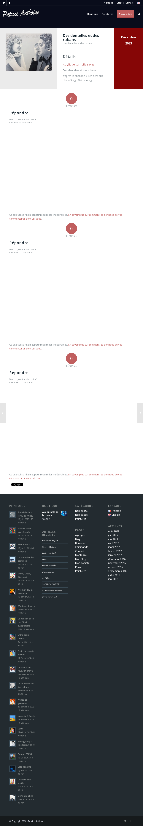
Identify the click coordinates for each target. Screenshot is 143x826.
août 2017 (113, 531)
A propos (108, 2)
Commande (81, 547)
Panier (79, 567)
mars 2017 (114, 547)
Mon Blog (80, 559)
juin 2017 (113, 535)
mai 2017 (113, 539)
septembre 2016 (117, 571)
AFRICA (46, 577)
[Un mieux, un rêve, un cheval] (140, 413)
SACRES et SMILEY (50, 584)
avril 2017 (113, 543)
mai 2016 (113, 579)
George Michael (49, 546)
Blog (119, 2)
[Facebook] (9, 3)
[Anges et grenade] (3, 413)
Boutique (80, 543)
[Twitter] (4, 3)
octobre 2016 (115, 567)
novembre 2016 (117, 563)
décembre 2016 (116, 559)
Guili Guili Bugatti (50, 540)
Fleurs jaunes (48, 571)
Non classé (81, 510)
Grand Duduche (49, 565)
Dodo (44, 559)
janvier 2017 (115, 555)
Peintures (80, 518)
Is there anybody (49, 553)
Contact (129, 2)
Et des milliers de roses (52, 590)
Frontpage (81, 555)
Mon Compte (82, 563)
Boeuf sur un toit (49, 596)
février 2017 (115, 551)
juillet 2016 (114, 575)
